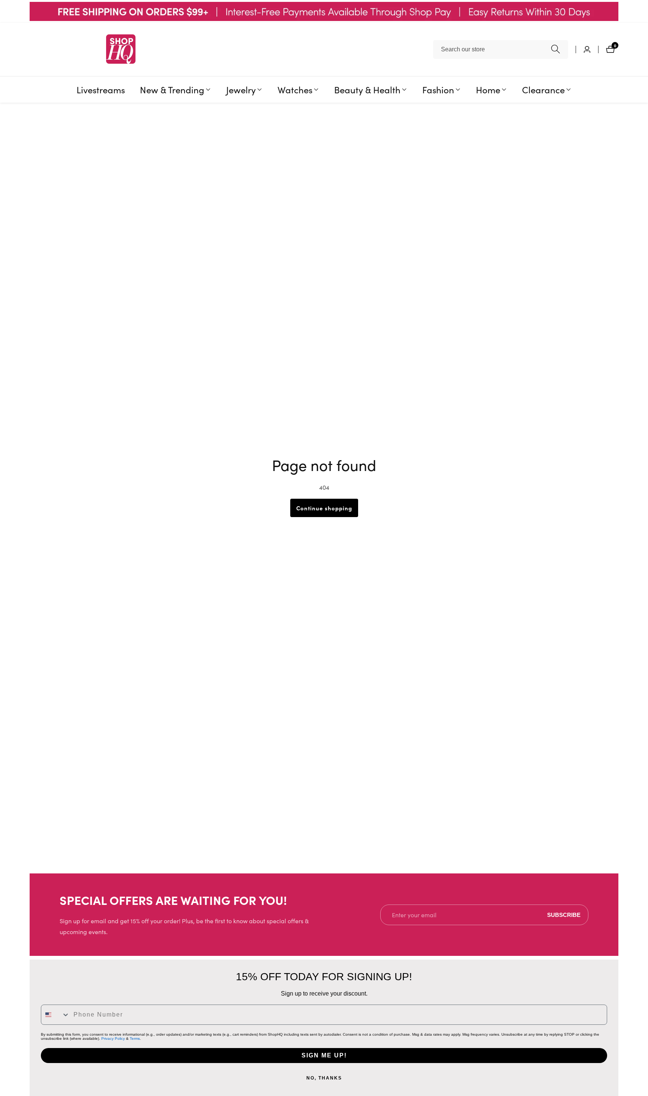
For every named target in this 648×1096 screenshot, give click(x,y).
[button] (172, 89)
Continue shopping (324, 508)
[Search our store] (555, 49)
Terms (135, 1038)
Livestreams (100, 89)
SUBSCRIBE (563, 915)
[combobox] (500, 49)
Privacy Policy (113, 1038)
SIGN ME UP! (324, 1055)
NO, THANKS (324, 1078)
